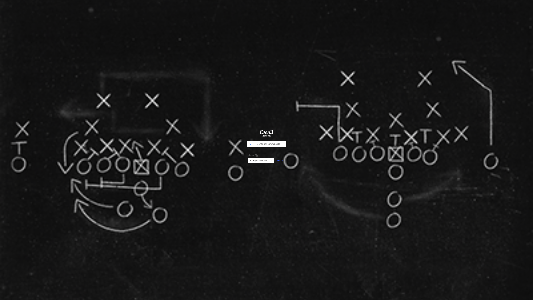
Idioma (251, 155)
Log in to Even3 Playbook (266, 133)
